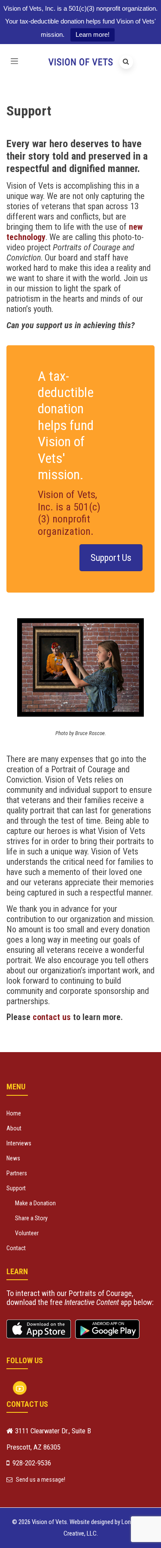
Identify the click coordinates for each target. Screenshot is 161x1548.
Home (13, 1113)
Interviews (18, 1143)
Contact (16, 1248)
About (13, 1128)
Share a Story (31, 1218)
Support (16, 1188)
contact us (52, 1017)
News (13, 1158)
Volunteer (27, 1233)
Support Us (111, 557)
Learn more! (92, 34)
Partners (16, 1173)
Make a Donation (35, 1203)
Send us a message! (40, 1479)
